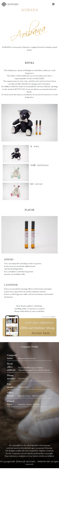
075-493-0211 (23, 387)
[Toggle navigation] (53, 4)
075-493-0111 (23, 378)
